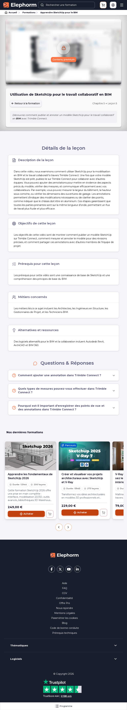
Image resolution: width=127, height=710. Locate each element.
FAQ (64, 588)
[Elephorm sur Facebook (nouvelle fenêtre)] (51, 569)
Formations (28, 12)
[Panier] (103, 5)
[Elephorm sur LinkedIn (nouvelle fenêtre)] (77, 569)
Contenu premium (64, 59)
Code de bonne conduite (64, 627)
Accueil (13, 12)
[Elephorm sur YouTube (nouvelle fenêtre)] (68, 569)
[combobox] (66, 5)
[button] (59, 527)
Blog (64, 622)
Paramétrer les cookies (64, 618)
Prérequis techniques (64, 632)
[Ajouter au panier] (49, 514)
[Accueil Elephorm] (64, 554)
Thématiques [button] (19, 645)
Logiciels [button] (16, 658)
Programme (66, 706)
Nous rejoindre (64, 608)
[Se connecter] (113, 5)
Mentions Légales (64, 613)
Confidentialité (64, 598)
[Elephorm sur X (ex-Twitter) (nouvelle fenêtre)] (60, 569)
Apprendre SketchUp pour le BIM (59, 12)
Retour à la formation (27, 103)
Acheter (28, 513)
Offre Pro (64, 603)
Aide (64, 583)
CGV (64, 593)
